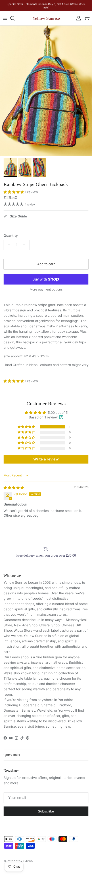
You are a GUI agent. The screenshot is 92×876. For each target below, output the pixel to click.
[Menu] (5, 18)
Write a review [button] (46, 459)
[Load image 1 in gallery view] (46, 91)
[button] (14, 192)
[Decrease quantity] (8, 245)
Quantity (11, 235)
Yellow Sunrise (23, 860)
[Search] (15, 18)
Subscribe (46, 811)
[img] (14, 488)
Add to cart (46, 264)
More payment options (46, 289)
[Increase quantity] (25, 245)
